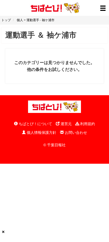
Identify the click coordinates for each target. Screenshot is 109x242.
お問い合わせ (75, 132)
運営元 (66, 124)
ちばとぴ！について (35, 124)
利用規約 (87, 124)
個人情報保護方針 (41, 132)
